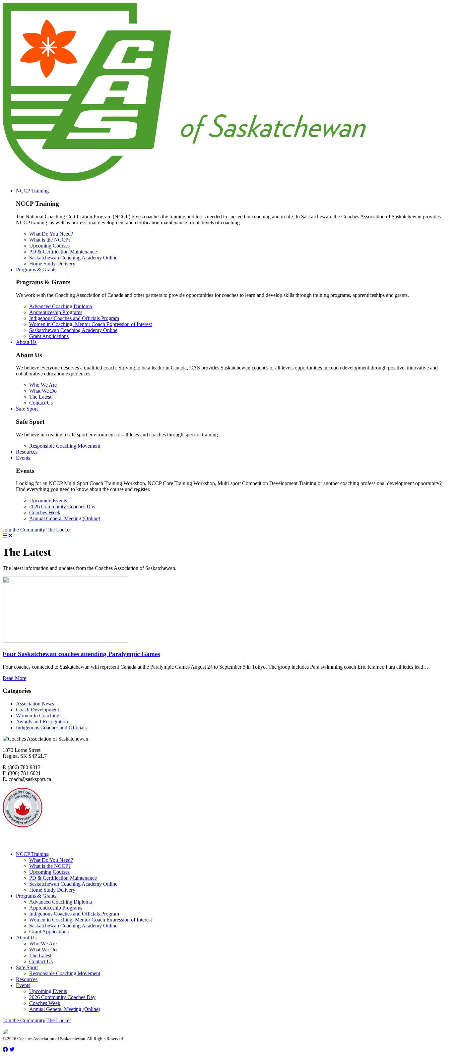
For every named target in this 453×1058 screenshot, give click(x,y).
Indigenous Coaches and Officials (51, 727)
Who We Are (43, 385)
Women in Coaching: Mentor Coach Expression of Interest (90, 324)
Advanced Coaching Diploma (60, 306)
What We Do (43, 391)
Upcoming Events (48, 500)
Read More (14, 678)
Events (23, 458)
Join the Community (24, 529)
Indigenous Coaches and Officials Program (74, 318)
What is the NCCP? (50, 240)
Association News (35, 703)
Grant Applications (49, 336)
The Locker (58, 529)
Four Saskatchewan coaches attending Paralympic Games (81, 653)
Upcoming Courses (49, 246)
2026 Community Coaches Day (62, 506)
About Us (26, 342)
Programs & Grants (36, 269)
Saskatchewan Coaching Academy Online (73, 257)
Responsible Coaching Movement (64, 446)
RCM (60, 831)
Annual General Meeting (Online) (64, 518)
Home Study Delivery (52, 263)
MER (101, 843)
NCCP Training (32, 191)
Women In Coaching (37, 715)
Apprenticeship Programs (55, 312)
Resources (26, 452)
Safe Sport (27, 409)
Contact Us (41, 403)
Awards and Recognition (42, 721)
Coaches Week (44, 512)
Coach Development (37, 709)
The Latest (40, 397)
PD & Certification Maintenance (63, 251)
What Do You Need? (51, 234)
